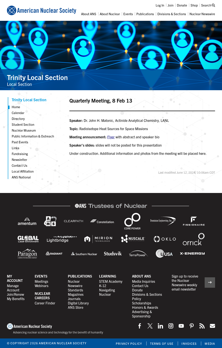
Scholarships (141, 303)
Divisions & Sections (171, 14)
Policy (136, 298)
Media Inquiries (143, 281)
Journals (74, 298)
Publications (145, 14)
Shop (194, 5)
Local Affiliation (23, 171)
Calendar (18, 113)
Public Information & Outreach (33, 136)
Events (128, 14)
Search (206, 5)
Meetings (41, 281)
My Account (15, 278)
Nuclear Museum (24, 130)
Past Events (20, 142)
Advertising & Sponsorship (142, 313)
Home (16, 107)
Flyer (111, 137)
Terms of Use (161, 343)
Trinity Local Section (37, 77)
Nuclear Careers (42, 295)
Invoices (189, 343)
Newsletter (19, 159)
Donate (182, 5)
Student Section (23, 124)
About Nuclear (110, 14)
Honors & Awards (145, 307)
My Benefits (15, 298)
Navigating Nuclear (107, 292)
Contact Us (19, 165)
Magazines (75, 294)
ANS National (21, 177)
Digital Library (78, 303)
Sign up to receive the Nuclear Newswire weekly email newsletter (185, 282)
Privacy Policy (129, 343)
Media (210, 343)
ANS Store (75, 307)
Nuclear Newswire (202, 14)
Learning (107, 276)
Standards (75, 290)
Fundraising (20, 154)
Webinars (41, 285)
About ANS (88, 14)
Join (170, 5)
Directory (18, 118)
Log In (160, 5)
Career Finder (45, 303)
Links (15, 148)
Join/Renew (15, 294)
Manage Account (13, 287)
